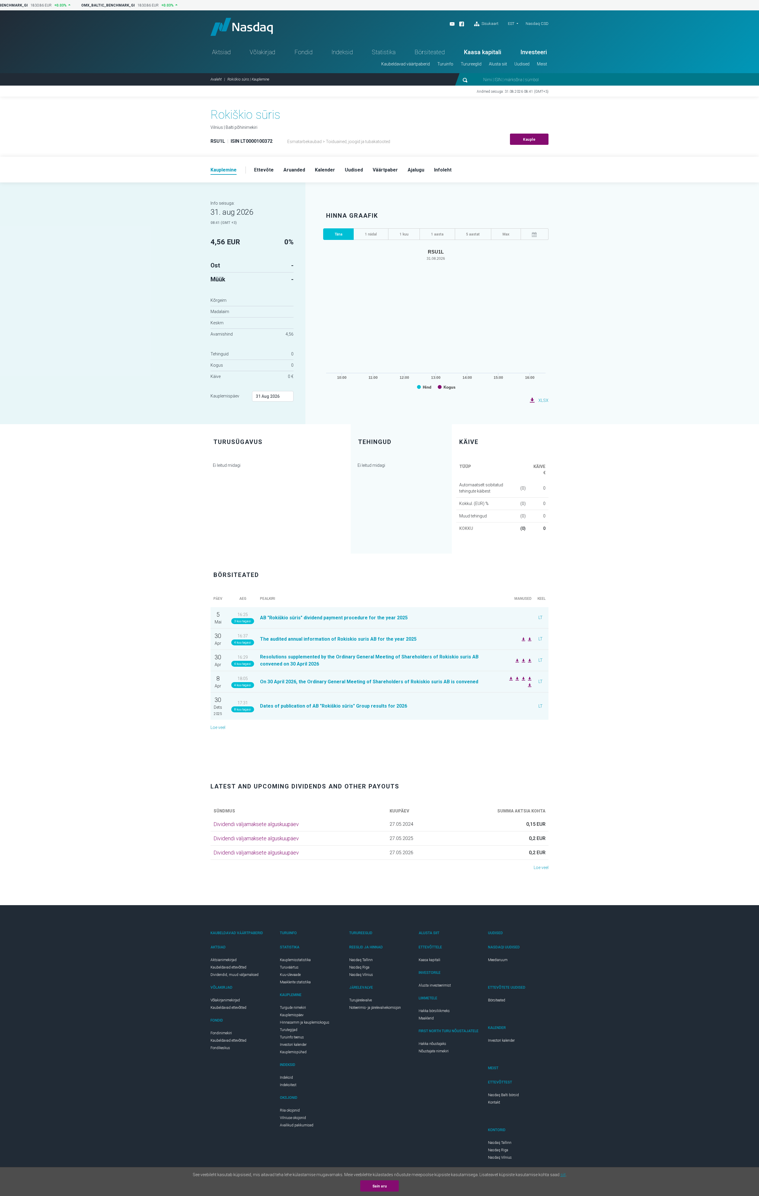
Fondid (303, 52)
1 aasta (437, 234)
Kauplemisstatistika (295, 960)
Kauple (529, 139)
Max (506, 234)
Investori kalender (293, 1045)
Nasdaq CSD (537, 23)
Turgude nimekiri (293, 1008)
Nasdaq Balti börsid (503, 1095)
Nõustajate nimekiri (434, 1051)
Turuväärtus (289, 967)
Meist (542, 64)
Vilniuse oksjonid (293, 1118)
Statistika (384, 52)
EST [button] (511, 23)
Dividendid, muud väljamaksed (235, 975)
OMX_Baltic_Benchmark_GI (104, 5)
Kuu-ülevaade (290, 975)
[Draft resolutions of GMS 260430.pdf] (529, 684)
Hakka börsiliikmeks (434, 1011)
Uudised (522, 64)
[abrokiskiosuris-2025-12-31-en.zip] (522, 639)
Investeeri (533, 52)
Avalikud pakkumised (296, 1125)
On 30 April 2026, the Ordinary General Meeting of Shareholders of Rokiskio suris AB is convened (369, 681)
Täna (338, 234)
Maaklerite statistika (295, 982)
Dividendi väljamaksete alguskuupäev (256, 824)
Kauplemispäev (225, 396)
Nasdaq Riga (359, 967)
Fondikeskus (220, 1048)
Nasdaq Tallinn (361, 960)
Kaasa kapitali (482, 52)
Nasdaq (242, 27)
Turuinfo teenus (292, 1037)
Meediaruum (498, 960)
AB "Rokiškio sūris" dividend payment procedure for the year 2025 (334, 618)
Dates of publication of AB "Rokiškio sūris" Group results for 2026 (333, 706)
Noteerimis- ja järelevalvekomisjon (375, 1008)
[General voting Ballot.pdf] (529, 678)
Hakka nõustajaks (432, 1044)
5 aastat (473, 234)
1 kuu (404, 234)
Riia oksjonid (290, 1110)
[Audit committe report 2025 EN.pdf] (529, 660)
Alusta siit (498, 64)
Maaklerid (426, 1018)
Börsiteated (429, 52)
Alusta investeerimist (435, 985)
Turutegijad (288, 1030)
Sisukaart (489, 23)
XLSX (543, 400)
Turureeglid (471, 64)
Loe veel (218, 727)
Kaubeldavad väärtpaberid (405, 64)
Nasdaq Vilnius (361, 975)
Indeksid (342, 52)
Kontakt (494, 1102)
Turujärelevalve (360, 1000)
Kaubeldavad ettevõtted (228, 967)
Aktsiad (221, 52)
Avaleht (216, 79)
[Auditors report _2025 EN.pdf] (529, 639)
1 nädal (371, 234)
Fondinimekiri (221, 1033)
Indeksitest (288, 1085)
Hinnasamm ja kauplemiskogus (304, 1022)
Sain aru (379, 1186)
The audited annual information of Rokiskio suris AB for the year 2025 (338, 639)
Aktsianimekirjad (224, 960)
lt (540, 617)
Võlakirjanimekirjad (225, 1000)
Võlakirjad (262, 52)
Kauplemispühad (293, 1052)
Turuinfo (445, 64)
